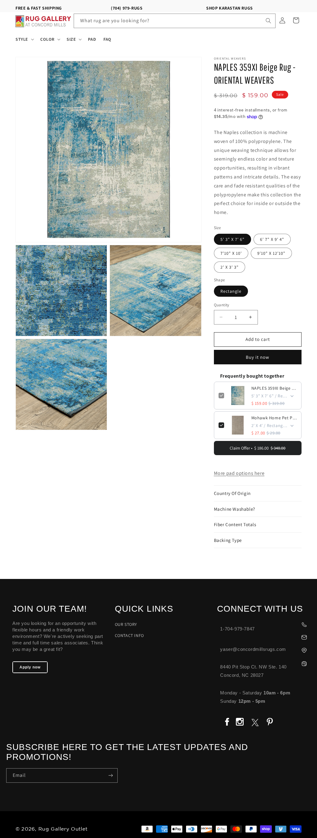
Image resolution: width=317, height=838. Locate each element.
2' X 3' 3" (229, 267)
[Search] (268, 20)
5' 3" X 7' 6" (232, 239)
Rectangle (230, 291)
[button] (24, 39)
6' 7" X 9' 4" (272, 239)
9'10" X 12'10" (271, 253)
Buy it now (257, 357)
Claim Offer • (257, 448)
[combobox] (175, 21)
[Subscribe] (110, 775)
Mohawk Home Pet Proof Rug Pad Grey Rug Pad (274, 418)
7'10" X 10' (231, 253)
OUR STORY (126, 624)
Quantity (221, 305)
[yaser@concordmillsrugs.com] (264, 636)
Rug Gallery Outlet (63, 829)
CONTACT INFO (129, 635)
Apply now (30, 667)
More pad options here (239, 473)
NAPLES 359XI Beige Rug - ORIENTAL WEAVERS (274, 388)
